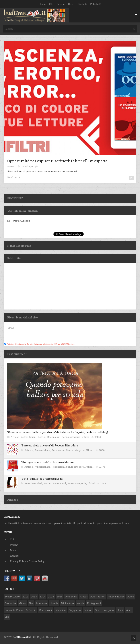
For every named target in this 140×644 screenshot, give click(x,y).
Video (129, 610)
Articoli (15, 437)
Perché (61, 4)
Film (31, 603)
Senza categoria (71, 437)
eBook (22, 603)
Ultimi (86, 437)
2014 (42, 596)
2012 (25, 596)
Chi (51, 4)
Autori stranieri (33, 483)
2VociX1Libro (12, 596)
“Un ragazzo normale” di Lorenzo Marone (47, 462)
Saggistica (75, 610)
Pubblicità (95, 4)
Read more (13, 177)
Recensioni (54, 437)
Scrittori (87, 610)
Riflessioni (60, 610)
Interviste (41, 603)
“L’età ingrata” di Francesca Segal (42, 478)
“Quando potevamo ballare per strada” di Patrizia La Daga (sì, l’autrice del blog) (57, 432)
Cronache (10, 603)
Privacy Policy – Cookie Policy (27, 561)
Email (11, 327)
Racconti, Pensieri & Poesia (20, 610)
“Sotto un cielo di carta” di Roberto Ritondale (49, 445)
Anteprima (71, 596)
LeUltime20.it (22, 637)
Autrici (42, 437)
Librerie (54, 603)
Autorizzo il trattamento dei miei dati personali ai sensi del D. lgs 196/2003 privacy (41, 344)
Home (42, 4)
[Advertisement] (26, 285)
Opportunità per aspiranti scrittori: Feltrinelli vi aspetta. (57, 160)
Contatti (82, 4)
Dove (71, 4)
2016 (60, 596)
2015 (51, 596)
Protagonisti (94, 603)
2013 (34, 596)
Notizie (80, 603)
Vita (7, 616)
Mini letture (67, 603)
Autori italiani (29, 437)
